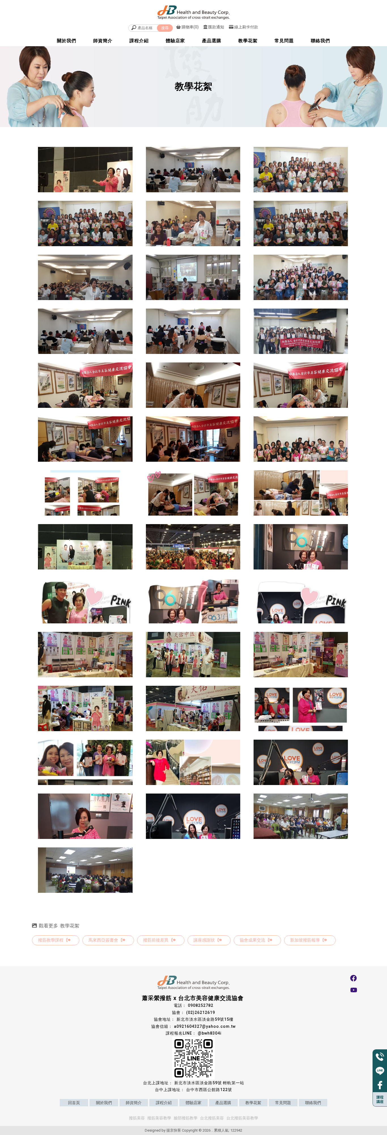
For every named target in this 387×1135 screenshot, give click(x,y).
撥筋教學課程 (50, 940)
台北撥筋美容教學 (242, 1118)
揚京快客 (173, 1130)
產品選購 (211, 40)
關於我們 (66, 40)
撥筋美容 (137, 1118)
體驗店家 (175, 40)
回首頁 (74, 1102)
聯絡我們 (320, 40)
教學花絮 (248, 40)
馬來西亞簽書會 (103, 940)
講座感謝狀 (204, 940)
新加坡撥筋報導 (305, 940)
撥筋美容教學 (159, 1118)
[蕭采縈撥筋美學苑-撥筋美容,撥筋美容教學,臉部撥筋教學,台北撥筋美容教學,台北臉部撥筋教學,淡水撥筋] (193, 12)
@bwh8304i (210, 1033)
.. (212, 1130)
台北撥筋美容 (212, 1118)
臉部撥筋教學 (185, 1118)
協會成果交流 (252, 940)
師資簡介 (102, 40)
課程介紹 (139, 40)
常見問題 (284, 40)
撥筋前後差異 (156, 940)
